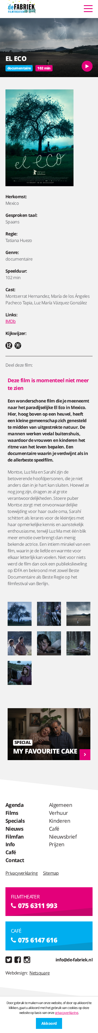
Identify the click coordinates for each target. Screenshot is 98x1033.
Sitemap (51, 873)
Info (10, 844)
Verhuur (58, 812)
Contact (14, 860)
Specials (14, 820)
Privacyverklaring (21, 873)
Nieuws (14, 828)
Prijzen (57, 844)
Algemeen (60, 805)
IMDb (10, 321)
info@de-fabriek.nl (74, 960)
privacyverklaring (66, 1012)
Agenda (14, 805)
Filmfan (14, 836)
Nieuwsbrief (62, 836)
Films (11, 812)
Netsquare (39, 973)
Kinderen (59, 820)
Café (10, 852)
